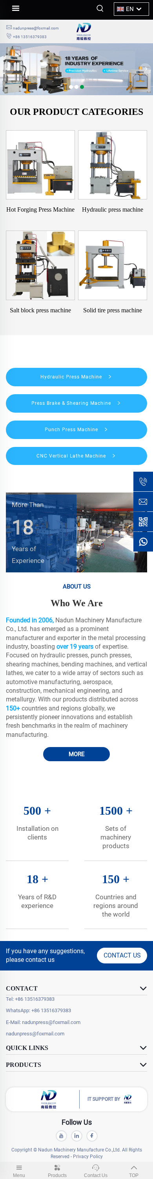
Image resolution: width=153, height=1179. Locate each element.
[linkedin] (77, 1136)
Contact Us (95, 1175)
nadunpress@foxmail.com (36, 28)
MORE (77, 754)
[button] (71, 87)
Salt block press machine (40, 310)
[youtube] (61, 1136)
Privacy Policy (88, 1156)
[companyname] (111, 31)
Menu (19, 1175)
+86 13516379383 (30, 37)
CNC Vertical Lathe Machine (71, 456)
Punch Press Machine (72, 429)
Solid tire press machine (112, 310)
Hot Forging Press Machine (40, 209)
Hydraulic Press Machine (72, 377)
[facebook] (92, 1136)
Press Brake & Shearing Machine (72, 403)
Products (57, 1175)
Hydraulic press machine (112, 209)
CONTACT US (122, 955)
